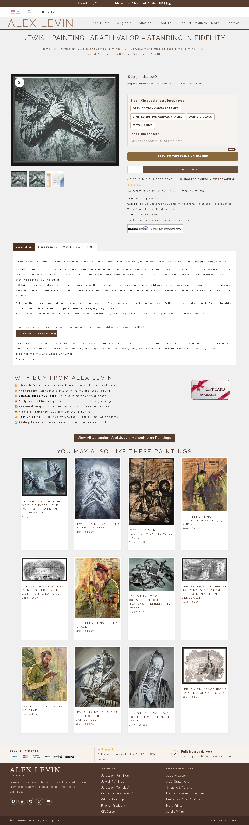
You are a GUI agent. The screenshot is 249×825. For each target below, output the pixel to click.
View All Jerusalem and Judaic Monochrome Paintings (124, 438)
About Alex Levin (177, 775)
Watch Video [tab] (72, 247)
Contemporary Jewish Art (118, 793)
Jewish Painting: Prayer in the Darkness (97, 525)
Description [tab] (24, 247)
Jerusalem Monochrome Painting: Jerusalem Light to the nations (44, 590)
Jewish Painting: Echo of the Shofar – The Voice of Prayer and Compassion (42, 507)
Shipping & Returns (179, 787)
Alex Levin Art (148, 214)
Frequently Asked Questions (185, 793)
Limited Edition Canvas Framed (158, 116)
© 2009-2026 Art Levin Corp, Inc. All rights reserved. (38, 820)
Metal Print (142, 125)
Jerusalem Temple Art (116, 787)
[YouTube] (48, 801)
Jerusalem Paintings (115, 775)
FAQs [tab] (90, 247)
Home (46, 49)
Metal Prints (174, 805)
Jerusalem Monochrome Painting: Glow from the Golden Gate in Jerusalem (204, 592)
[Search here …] (29, 11)
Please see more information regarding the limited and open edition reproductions (80, 327)
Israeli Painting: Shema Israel (96, 625)
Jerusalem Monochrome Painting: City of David (204, 691)
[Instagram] (21, 801)
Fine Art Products (113, 805)
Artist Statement (177, 781)
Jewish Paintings (112, 781)
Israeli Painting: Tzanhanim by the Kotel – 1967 (151, 534)
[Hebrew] (18, 11)
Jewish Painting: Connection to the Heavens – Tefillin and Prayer (150, 602)
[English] (13, 11)
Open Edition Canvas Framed (156, 108)
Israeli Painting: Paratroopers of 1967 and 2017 (202, 520)
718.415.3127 (218, 820)
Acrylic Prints (175, 811)
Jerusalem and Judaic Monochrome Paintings (164, 49)
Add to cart (192, 169)
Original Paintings (112, 799)
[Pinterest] (30, 801)
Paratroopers (165, 209)
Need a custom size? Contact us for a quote (158, 220)
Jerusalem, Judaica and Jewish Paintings (91, 49)
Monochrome (145, 209)
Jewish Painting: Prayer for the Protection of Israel (151, 717)
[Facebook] (13, 801)
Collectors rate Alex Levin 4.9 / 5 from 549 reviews (126, 754)
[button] (19, 82)
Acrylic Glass (200, 116)
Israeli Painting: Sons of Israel (42, 708)
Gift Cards (108, 811)
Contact (235, 820)
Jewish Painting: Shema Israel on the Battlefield (96, 716)
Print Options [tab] (47, 247)
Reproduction (222, 204)
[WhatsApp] (39, 801)
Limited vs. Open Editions (183, 799)
